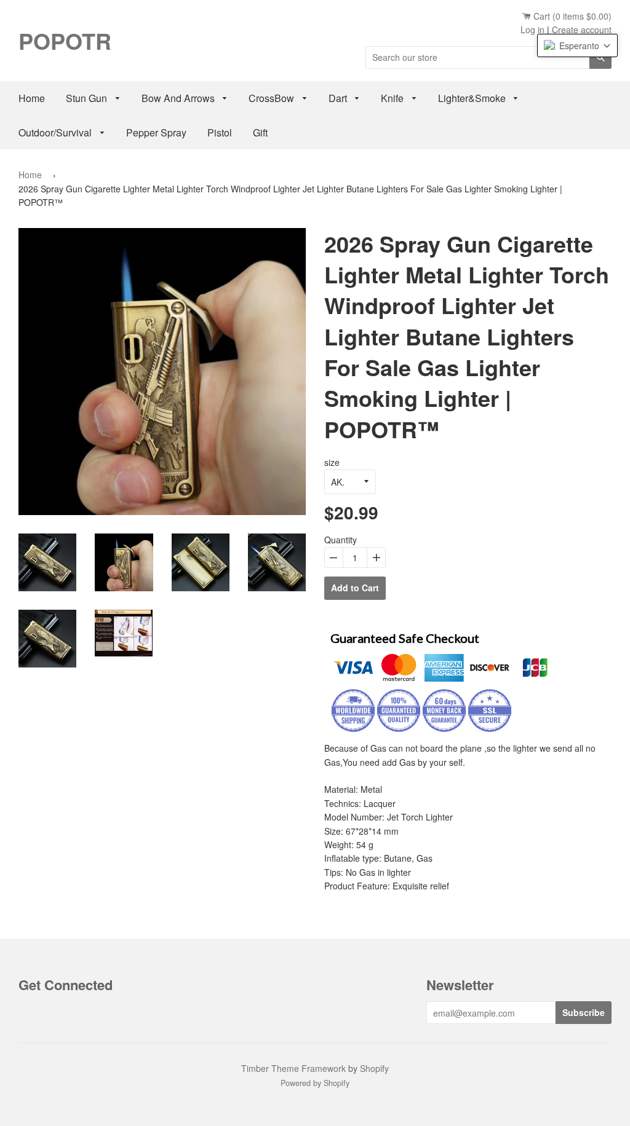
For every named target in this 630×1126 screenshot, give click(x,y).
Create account (582, 29)
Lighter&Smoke (473, 98)
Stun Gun (88, 98)
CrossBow (273, 98)
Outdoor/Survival (56, 132)
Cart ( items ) (571, 16)
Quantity (340, 539)
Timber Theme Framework (293, 1068)
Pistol (219, 132)
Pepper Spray (156, 132)
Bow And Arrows (179, 98)
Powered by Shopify (315, 1083)
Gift (260, 132)
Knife (393, 98)
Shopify (374, 1068)
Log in (532, 29)
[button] (577, 45)
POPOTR (64, 40)
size (332, 462)
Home (31, 98)
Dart (339, 98)
